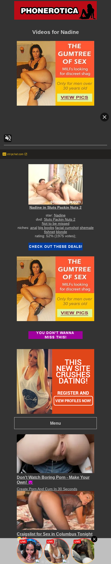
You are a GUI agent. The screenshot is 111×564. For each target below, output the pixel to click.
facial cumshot (67, 228)
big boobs (46, 228)
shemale (87, 228)
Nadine (60, 215)
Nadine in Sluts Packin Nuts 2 (55, 207)
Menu (55, 423)
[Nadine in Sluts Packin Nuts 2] (55, 184)
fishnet (49, 232)
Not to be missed (55, 223)
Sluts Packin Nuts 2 (59, 219)
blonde (61, 232)
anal (33, 228)
